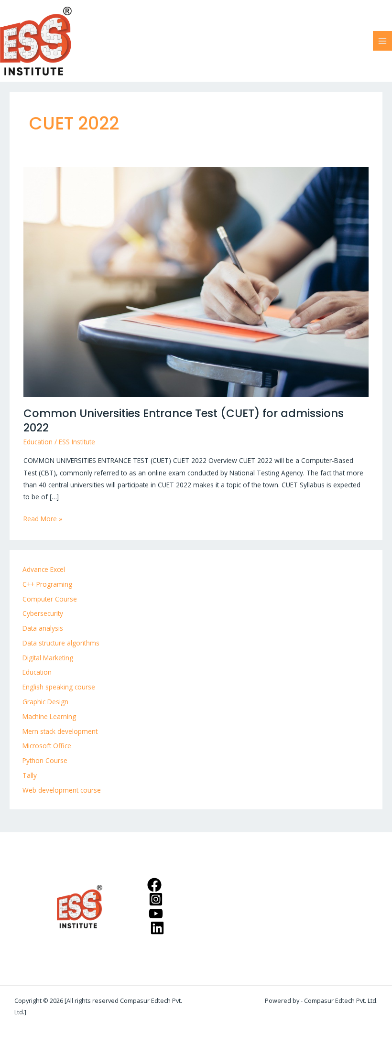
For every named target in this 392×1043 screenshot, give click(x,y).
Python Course (44, 760)
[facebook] (155, 885)
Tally (29, 775)
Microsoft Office (46, 745)
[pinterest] (157, 899)
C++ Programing (47, 584)
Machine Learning (49, 716)
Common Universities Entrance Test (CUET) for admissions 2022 (183, 420)
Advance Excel (43, 569)
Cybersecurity (42, 613)
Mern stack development (60, 731)
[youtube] (157, 913)
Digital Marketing (47, 657)
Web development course (61, 790)
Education (38, 441)
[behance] (158, 928)
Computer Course (49, 598)
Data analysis (42, 628)
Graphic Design (45, 701)
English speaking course (58, 686)
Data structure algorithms (60, 642)
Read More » (42, 518)
